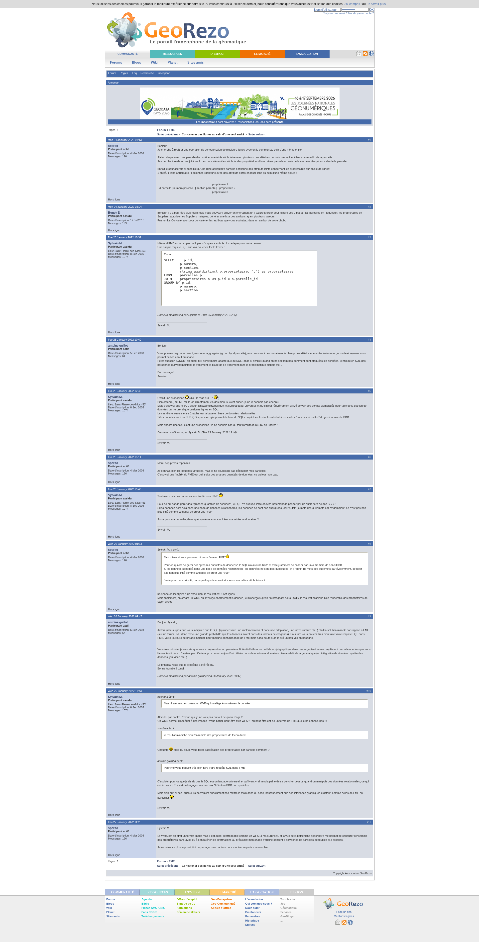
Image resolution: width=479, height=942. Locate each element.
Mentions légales (344, 916)
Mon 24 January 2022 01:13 (125, 139)
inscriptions (209, 121)
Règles (124, 73)
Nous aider (252, 907)
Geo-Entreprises (221, 899)
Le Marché (262, 53)
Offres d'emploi (187, 899)
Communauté (128, 53)
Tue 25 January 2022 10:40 (124, 339)
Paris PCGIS (149, 912)
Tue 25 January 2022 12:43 (124, 390)
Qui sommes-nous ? (258, 903)
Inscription (164, 73)
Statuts (250, 924)
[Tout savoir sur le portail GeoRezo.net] (371, 55)
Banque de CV (186, 903)
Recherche (147, 73)
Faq (134, 73)
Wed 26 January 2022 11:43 (125, 690)
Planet (172, 62)
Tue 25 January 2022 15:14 (124, 457)
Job (282, 903)
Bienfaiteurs (253, 912)
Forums (116, 62)
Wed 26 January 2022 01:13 (125, 543)
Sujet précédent (167, 134)
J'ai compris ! (352, 3)
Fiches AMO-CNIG (153, 907)
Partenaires (252, 916)
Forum (112, 73)
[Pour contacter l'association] (358, 55)
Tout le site (287, 899)
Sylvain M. (115, 243)
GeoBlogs (287, 916)
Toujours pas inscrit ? (335, 13)
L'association (254, 899)
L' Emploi (217, 53)
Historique (252, 920)
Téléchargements (152, 916)
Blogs (136, 62)
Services (285, 912)
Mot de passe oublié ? (361, 13)
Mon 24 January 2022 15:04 (125, 206)
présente (277, 121)
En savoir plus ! (376, 3)
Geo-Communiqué (223, 903)
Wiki (154, 62)
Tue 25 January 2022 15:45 (124, 489)
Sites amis (195, 62)
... (281, 920)
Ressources (172, 53)
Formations (184, 907)
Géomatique (288, 907)
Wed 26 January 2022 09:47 (125, 616)
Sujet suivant (256, 134)
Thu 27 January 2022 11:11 (124, 822)
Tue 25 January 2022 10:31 (124, 237)
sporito (113, 146)
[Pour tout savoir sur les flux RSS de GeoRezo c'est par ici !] (365, 55)
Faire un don (344, 911)
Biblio (145, 903)
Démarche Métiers (188, 912)
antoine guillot (118, 345)
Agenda (146, 899)
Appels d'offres (221, 907)
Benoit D (114, 212)
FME (172, 129)
